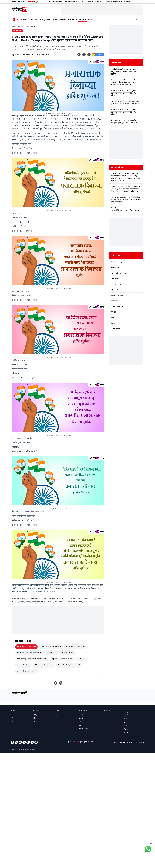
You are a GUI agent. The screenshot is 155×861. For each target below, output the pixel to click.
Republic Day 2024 (68, 653)
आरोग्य (80, 725)
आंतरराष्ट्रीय (55, 20)
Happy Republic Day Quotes (75, 646)
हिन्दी (74, 742)
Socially (34, 20)
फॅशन (80, 722)
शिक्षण (12, 722)
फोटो (125, 726)
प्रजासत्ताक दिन (82, 659)
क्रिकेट (57, 715)
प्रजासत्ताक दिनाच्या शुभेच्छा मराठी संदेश (69, 665)
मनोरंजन (74, 20)
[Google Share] (98, 56)
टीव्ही (34, 722)
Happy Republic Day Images (26, 646)
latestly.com (77, 602)
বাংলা (82, 742)
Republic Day (52, 653)
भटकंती (81, 718)
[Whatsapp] (89, 54)
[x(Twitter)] (84, 54)
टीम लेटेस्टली (18, 55)
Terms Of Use (124, 742)
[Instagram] (24, 742)
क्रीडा (69, 20)
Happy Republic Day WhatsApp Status (29, 653)
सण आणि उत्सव (32, 26)
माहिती (12, 718)
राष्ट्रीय (48, 20)
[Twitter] (16, 742)
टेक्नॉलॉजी (63, 20)
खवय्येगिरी (81, 715)
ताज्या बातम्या (116, 63)
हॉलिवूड (35, 718)
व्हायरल (90, 20)
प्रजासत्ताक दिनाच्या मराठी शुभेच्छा (44, 665)
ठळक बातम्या (105, 711)
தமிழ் (92, 742)
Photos (126, 729)
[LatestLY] (19, 11)
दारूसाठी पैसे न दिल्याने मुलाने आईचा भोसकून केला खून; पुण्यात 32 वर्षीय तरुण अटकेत (45, 2)
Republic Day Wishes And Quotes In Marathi (31, 659)
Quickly (22, 20)
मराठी (78, 742)
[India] (136, 20)
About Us (115, 742)
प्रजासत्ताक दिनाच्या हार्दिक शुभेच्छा (26, 671)
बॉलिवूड (35, 715)
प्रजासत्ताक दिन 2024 (23, 665)
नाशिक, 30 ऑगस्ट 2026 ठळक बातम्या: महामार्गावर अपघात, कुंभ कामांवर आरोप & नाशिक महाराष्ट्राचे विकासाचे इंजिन (98, 2)
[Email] (36, 742)
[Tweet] (60, 683)
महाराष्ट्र (42, 20)
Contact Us (133, 742)
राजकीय (13, 715)
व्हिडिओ (126, 733)
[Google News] (32, 742)
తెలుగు (87, 742)
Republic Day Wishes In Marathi (62, 659)
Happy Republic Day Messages (51, 646)
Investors (141, 742)
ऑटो (125, 719)
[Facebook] (79, 54)
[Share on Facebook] (55, 683)
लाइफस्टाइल (82, 20)
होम (13, 26)
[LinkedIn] (28, 742)
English (68, 742)
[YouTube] (20, 742)
